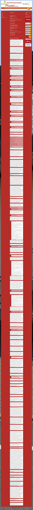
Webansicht (30, 508)
